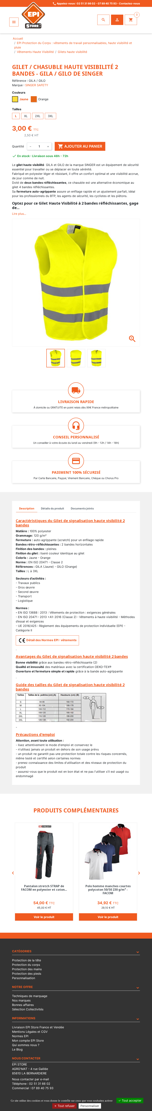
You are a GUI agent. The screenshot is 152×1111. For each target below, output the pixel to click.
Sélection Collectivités (27, 1009)
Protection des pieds (26, 973)
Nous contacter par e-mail (30, 1079)
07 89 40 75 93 (107, 3)
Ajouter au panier (80, 146)
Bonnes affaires (23, 1005)
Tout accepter (131, 1100)
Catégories (21, 951)
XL (26, 116)
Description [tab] (26, 508)
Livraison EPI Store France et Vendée (38, 1027)
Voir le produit (44, 917)
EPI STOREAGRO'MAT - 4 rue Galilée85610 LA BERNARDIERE (30, 1069)
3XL (50, 116)
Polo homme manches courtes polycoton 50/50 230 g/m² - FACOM (108, 889)
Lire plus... (19, 214)
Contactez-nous (129, 3)
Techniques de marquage (29, 996)
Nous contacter (26, 1058)
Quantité (18, 146)
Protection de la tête (26, 960)
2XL (37, 116)
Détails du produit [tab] (52, 508)
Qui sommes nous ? (25, 1045)
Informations (23, 1018)
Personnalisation (23, 978)
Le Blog (17, 1049)
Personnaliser (89, 1106)
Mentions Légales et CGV (30, 1031)
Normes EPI (20, 1036)
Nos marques (21, 1000)
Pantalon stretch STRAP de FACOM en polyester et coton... (44, 888)
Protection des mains (27, 969)
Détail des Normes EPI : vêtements (51, 640)
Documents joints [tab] (82, 508)
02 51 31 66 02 (86, 3)
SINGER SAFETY (36, 85)
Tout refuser (66, 1106)
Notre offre (22, 987)
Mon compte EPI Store (28, 1040)
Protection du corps (26, 965)
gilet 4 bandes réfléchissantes (33, 187)
